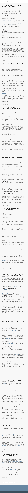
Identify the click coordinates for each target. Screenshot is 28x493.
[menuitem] (23, 1)
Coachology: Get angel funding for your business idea (12, 424)
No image (7, 276)
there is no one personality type (16, 475)
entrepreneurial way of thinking (9, 343)
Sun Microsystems (15, 46)
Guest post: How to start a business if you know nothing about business (13, 275)
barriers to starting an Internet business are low (8, 20)
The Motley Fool (4, 93)
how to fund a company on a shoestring (16, 439)
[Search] (23, 1)
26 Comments (7, 205)
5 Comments (7, 451)
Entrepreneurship (4, 276)
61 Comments (7, 377)
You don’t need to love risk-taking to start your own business (13, 322)
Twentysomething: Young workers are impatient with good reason (12, 108)
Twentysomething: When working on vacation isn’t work (12, 64)
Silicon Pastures (4, 445)
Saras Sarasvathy (8, 338)
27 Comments (7, 318)
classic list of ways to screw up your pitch (12, 436)
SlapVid (9, 27)
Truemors (5, 222)
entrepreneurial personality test (12, 469)
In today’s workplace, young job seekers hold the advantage (11, 6)
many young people (11, 24)
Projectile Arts (14, 330)
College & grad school (4, 381)
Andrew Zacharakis (17, 354)
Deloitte (19, 12)
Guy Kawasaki (14, 220)
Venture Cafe (18, 445)
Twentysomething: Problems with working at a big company (12, 158)
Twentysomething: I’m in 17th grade (12, 380)
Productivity (15, 381)
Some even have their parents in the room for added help (14, 53)
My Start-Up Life (16, 286)
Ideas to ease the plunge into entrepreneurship (10, 209)
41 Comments (6, 60)
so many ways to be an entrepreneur (12, 476)
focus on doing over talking (5, 293)
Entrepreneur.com (6, 434)
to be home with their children (14, 17)
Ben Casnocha (4, 177)
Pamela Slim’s (14, 434)
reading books (5, 289)
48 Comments (6, 104)
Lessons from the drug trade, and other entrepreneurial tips (12, 455)
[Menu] (25, 1)
